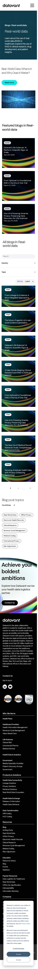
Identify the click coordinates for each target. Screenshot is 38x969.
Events (5, 867)
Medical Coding (10, 536)
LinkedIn (5, 687)
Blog (4, 864)
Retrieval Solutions (10, 789)
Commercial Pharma (10, 746)
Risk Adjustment (10, 546)
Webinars (6, 870)
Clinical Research (10, 525)
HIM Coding (7, 814)
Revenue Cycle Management (14, 530)
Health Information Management (15, 727)
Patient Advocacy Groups (12, 766)
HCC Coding (7, 817)
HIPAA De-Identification (12, 885)
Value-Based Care (10, 733)
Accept (18, 954)
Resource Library (9, 861)
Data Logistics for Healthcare (14, 879)
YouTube (10, 687)
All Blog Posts (8, 830)
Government (7, 760)
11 (30, 488)
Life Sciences (8, 740)
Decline (18, 960)
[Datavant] (11, 5)
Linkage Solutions (9, 783)
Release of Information (11, 801)
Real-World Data (10, 515)
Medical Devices (9, 749)
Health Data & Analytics (12, 755)
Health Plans (7, 719)
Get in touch (7, 681)
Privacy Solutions (9, 786)
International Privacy (12, 541)
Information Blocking (10, 891)
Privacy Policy (25, 923)
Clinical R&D (7, 743)
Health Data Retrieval (11, 804)
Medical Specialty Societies (13, 763)
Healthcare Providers (11, 724)
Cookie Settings (18, 948)
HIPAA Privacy (26, 515)
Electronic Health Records (14, 520)
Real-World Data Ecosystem (13, 792)
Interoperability (8, 888)
